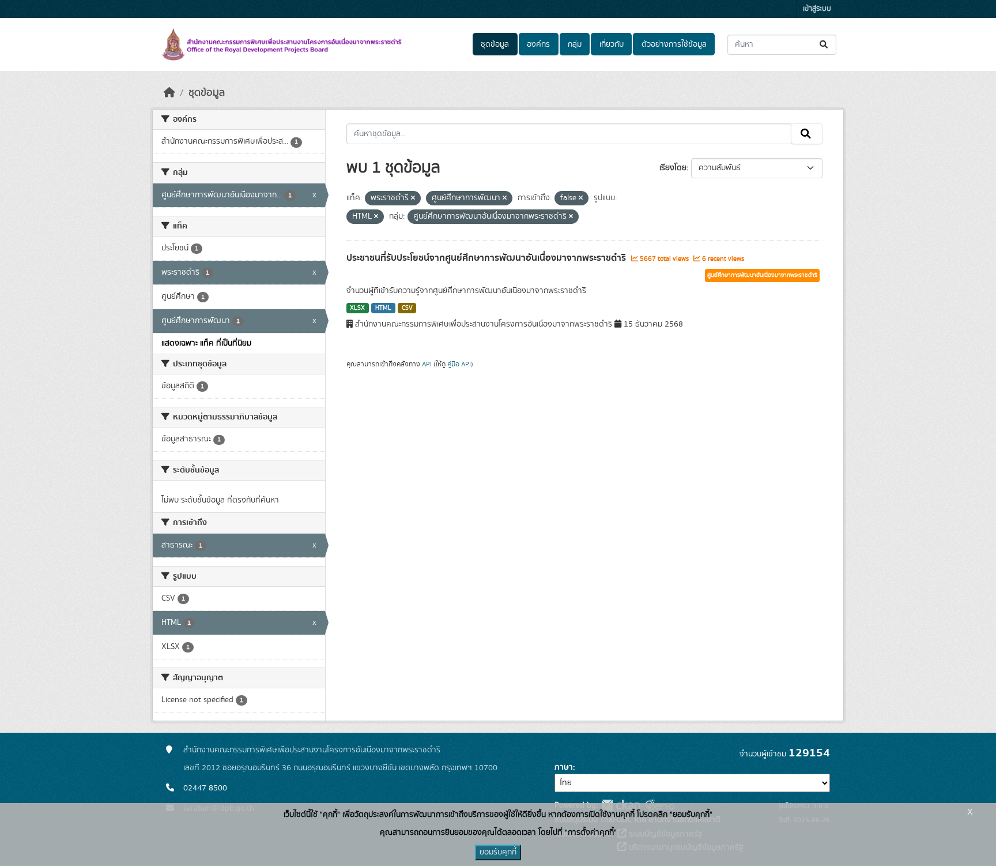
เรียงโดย (672, 168)
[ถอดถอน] (413, 198)
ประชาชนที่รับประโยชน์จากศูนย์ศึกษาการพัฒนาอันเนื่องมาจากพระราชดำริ (487, 257)
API (427, 364)
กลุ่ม (575, 44)
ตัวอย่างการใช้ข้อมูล (674, 44)
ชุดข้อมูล (495, 44)
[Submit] (824, 45)
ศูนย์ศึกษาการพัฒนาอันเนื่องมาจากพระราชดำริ (762, 275)
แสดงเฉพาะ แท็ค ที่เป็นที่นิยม (206, 343)
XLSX (357, 308)
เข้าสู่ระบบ (817, 8)
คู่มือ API (459, 364)
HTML (383, 308)
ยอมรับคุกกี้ (498, 852)
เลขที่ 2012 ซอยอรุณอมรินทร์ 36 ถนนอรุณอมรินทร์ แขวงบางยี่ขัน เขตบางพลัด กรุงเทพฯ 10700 (340, 768)
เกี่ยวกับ (611, 44)
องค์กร (538, 44)
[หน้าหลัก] (169, 92)
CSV (407, 308)
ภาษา (563, 767)
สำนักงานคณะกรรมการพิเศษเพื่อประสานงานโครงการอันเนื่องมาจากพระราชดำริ (311, 750)
